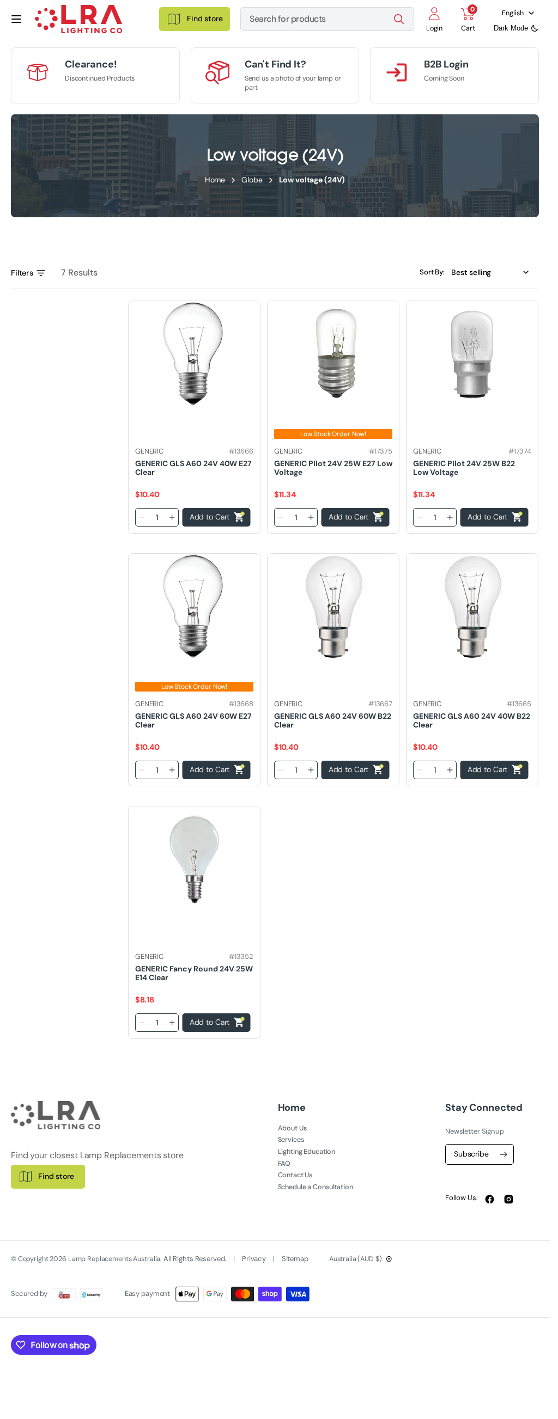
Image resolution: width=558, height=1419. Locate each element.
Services (291, 1139)
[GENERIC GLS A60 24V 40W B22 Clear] (472, 709)
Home (215, 180)
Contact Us (295, 1175)
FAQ (284, 1163)
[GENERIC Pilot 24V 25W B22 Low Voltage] (472, 456)
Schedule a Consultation (315, 1187)
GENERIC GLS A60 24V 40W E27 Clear (193, 467)
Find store (56, 1176)
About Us (292, 1128)
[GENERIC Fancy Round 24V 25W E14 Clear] (194, 961)
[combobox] (327, 19)
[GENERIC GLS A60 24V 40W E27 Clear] (194, 456)
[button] (16, 19)
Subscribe (471, 1154)
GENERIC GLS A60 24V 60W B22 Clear (332, 720)
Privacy (255, 1258)
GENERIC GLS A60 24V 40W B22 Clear (471, 720)
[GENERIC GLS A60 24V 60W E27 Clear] (194, 709)
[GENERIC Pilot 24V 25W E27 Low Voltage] (333, 456)
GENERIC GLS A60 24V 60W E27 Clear (193, 720)
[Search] (398, 19)
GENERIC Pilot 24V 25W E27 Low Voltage (333, 467)
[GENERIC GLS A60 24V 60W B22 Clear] (333, 709)
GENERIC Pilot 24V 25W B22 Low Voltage (464, 467)
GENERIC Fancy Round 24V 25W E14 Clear (194, 973)
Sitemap (295, 1258)
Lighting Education (307, 1151)
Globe (251, 180)
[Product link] (194, 355)
